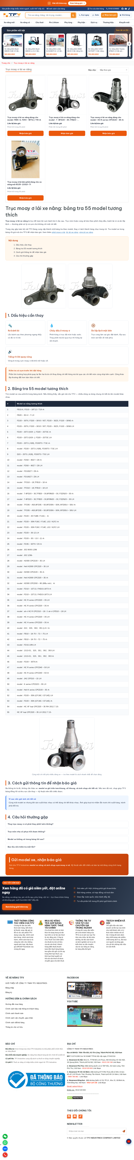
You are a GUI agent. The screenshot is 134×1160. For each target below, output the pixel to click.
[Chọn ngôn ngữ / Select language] (128, 1141)
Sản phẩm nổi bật (16, 30)
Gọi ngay (85, 15)
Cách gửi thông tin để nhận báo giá (31, 252)
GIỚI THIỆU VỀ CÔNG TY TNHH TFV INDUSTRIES (26, 983)
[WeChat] (5, 1136)
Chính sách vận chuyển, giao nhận (19, 1018)
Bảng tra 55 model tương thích (29, 248)
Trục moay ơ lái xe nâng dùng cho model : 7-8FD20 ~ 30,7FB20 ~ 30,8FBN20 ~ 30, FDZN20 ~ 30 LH (64, 118)
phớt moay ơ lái (58, 232)
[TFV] (13, 15)
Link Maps (117, 1062)
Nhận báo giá (110, 15)
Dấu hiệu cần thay (24, 245)
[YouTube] (126, 9)
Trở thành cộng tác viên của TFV (24, 922)
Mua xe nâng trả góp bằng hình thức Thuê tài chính (54, 924)
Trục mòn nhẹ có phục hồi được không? (26, 832)
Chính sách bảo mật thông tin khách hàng (21, 1009)
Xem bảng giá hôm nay (16, 906)
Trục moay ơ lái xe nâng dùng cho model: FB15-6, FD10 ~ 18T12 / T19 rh (24, 118)
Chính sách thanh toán (14, 1013)
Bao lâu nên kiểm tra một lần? (21, 847)
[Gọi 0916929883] (5, 1154)
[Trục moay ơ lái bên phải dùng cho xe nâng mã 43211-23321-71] (25, 159)
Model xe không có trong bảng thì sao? (26, 839)
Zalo (97, 15)
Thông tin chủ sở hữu (14, 1027)
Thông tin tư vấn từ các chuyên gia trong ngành (84, 924)
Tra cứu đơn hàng (96, 9)
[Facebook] (122, 9)
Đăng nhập (9, 988)
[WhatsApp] (5, 1142)
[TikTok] (129, 9)
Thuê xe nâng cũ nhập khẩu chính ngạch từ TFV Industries (35, 1062)
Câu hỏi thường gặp (24, 256)
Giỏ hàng (126, 15)
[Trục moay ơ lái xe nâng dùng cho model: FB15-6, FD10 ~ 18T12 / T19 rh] (25, 94)
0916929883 (113, 9)
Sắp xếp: (92, 70)
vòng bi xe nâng (86, 232)
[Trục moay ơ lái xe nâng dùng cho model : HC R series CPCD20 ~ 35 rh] (108, 94)
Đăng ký (8, 992)
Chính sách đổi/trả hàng (14, 1023)
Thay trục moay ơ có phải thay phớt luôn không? (31, 824)
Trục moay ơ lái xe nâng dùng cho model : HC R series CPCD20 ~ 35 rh (107, 118)
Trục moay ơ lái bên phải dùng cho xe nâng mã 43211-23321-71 (24, 183)
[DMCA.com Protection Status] (75, 1098)
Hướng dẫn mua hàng (14, 1004)
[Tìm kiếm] (73, 15)
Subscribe (123, 1131)
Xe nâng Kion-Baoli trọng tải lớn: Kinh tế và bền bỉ (46, 1055)
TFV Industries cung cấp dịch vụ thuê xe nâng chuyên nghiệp (37, 1059)
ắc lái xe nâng (72, 232)
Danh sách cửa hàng (56, 9)
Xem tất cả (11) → (123, 30)
